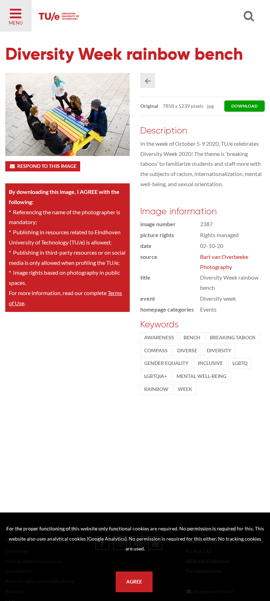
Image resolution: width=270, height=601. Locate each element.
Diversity (219, 350)
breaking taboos (233, 337)
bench (192, 337)
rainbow (156, 389)
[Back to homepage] (119, 16)
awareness (159, 337)
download (244, 106)
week (185, 389)
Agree (134, 581)
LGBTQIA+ (155, 376)
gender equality (166, 363)
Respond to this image (47, 166)
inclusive (210, 363)
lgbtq (240, 363)
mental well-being (201, 376)
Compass (156, 350)
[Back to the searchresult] (147, 80)
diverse (187, 350)
